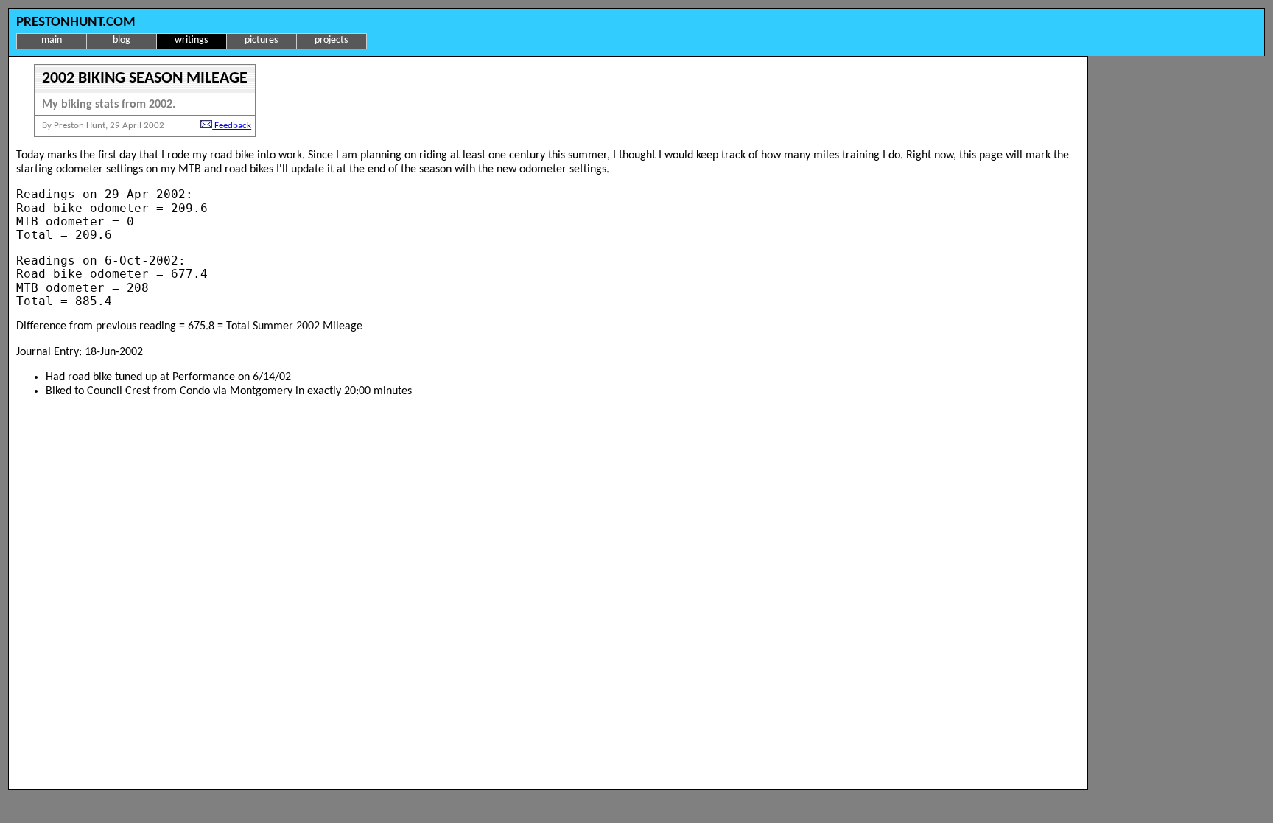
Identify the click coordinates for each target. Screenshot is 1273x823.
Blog (121, 40)
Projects (331, 40)
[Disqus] (548, 594)
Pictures (261, 40)
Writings (191, 40)
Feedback (231, 125)
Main (51, 40)
